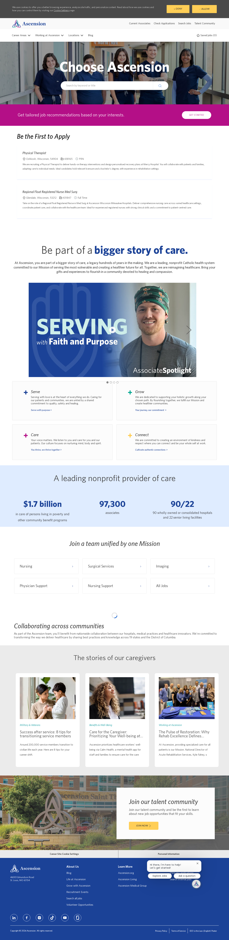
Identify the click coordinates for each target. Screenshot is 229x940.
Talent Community (204, 23)
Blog (90, 35)
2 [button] (111, 382)
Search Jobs (184, 23)
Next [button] (189, 330)
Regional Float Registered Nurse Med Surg (49, 191)
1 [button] (107, 382)
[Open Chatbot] (196, 884)
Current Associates (139, 23)
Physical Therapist (34, 153)
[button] (160, 85)
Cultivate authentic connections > (151, 450)
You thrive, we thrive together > (46, 450)
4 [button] (118, 382)
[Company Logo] (29, 23)
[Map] (114, 656)
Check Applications (164, 23)
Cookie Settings (61, 10)
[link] (48, 804)
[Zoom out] (212, 623)
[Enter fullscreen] (212, 635)
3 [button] (114, 382)
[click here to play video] (112, 330)
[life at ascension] (62, 400)
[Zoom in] (212, 618)
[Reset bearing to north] (212, 628)
